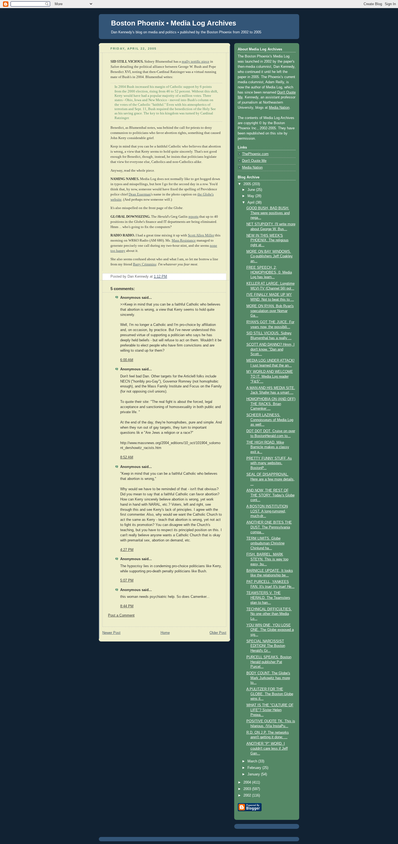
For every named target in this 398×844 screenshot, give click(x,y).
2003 (247, 789)
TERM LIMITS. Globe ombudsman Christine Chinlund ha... (265, 543)
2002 (247, 795)
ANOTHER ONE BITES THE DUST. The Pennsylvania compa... (269, 527)
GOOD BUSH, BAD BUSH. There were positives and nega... (268, 213)
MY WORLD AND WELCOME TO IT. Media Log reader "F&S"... (269, 376)
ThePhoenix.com (255, 154)
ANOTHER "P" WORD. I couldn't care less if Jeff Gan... (267, 748)
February (254, 768)
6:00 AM (126, 360)
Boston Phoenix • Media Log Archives (173, 23)
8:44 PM (126, 606)
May (251, 196)
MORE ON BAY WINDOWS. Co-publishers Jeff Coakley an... (269, 256)
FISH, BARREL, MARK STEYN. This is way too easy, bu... (267, 559)
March (252, 761)
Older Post (218, 633)
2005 (247, 184)
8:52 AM (126, 457)
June (251, 190)
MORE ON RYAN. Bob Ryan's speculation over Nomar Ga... (270, 310)
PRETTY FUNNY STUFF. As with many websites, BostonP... (269, 463)
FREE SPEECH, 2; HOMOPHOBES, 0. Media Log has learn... (269, 272)
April (251, 202)
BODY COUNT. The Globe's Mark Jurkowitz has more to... (268, 678)
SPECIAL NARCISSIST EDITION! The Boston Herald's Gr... (265, 646)
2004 (247, 782)
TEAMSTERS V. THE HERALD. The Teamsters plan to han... (268, 597)
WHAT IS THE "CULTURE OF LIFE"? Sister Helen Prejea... (269, 710)
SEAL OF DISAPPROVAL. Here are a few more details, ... (270, 479)
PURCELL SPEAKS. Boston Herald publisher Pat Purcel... (268, 662)
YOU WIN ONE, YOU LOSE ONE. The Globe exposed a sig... (270, 630)
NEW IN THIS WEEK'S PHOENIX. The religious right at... (267, 240)
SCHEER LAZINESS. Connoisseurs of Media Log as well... (269, 419)
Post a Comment (121, 615)
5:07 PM (126, 580)
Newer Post (111, 633)
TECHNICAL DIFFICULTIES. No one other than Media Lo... (269, 614)
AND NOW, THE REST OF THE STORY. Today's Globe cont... (270, 495)
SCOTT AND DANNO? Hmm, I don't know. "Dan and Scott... (270, 349)
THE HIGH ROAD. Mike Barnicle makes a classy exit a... (267, 447)
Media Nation (279, 108)
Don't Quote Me (254, 161)
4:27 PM (126, 550)
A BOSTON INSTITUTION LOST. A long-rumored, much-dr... (267, 511)
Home (165, 633)
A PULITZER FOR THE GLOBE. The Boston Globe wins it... (269, 694)
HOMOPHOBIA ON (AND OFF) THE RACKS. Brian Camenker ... (270, 403)
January (254, 774)
